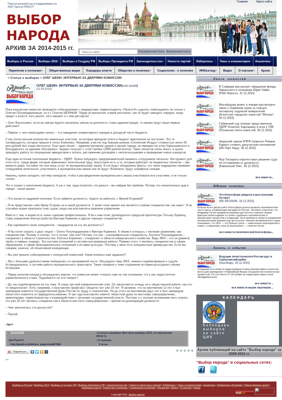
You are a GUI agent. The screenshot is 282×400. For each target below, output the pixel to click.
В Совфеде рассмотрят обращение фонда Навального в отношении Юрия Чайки (247, 88)
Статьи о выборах (24, 77)
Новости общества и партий (145, 385)
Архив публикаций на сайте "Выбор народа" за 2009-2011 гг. (239, 352)
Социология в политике (143, 387)
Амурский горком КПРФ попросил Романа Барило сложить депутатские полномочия (247, 143)
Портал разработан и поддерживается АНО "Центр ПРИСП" (32, 5)
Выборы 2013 (41, 385)
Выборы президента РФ (91, 385)
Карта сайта (264, 1)
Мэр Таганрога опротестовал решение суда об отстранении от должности (248, 161)
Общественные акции (64, 70)
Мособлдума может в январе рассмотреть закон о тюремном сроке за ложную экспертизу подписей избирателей (247, 108)
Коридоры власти (99, 70)
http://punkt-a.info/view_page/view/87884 (35, 344)
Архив (265, 70)
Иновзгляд (163, 387)
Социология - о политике (175, 70)
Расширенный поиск (151, 51)
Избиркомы (169, 385)
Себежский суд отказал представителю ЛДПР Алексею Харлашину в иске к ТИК (246, 125)
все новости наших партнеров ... (252, 287)
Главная (242, 1)
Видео (227, 70)
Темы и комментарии (189, 385)
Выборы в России (22, 385)
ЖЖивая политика (228, 186)
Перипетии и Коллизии (229, 385)
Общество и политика (115, 387)
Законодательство (117, 385)
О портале (186, 387)
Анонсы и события (229, 248)
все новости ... (264, 283)
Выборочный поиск (178, 51)
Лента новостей (229, 79)
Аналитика (209, 385)
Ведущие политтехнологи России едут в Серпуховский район (245, 258)
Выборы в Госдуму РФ (79, 61)
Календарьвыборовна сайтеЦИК (216, 331)
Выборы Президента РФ (115, 61)
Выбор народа (137, 394)
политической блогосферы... (254, 232)
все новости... (264, 177)
